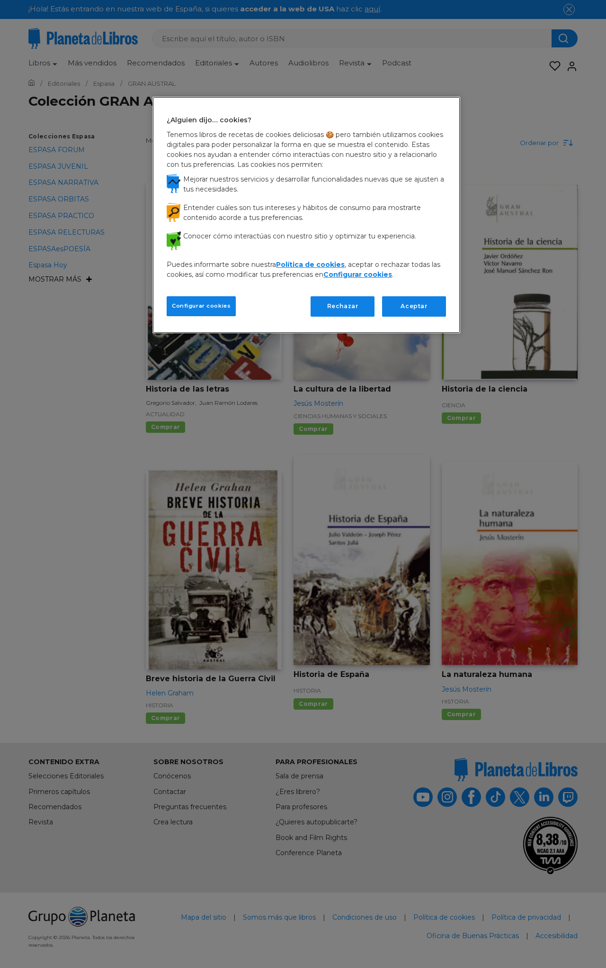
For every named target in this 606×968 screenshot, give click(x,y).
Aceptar (414, 306)
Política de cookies (310, 264)
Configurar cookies (201, 305)
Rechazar (342, 306)
